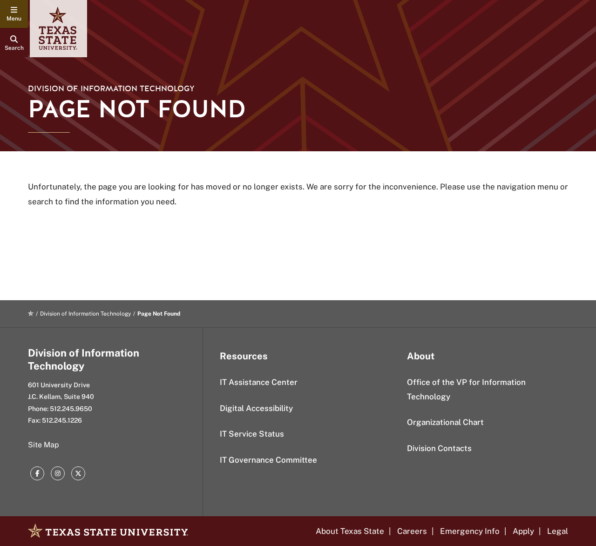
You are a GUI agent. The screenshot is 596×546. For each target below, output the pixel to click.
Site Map (43, 444)
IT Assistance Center (259, 382)
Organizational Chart (445, 422)
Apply (523, 531)
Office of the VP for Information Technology (466, 389)
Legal (557, 531)
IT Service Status (252, 433)
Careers (412, 531)
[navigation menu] (14, 14)
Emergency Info (470, 531)
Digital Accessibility (256, 408)
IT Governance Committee (268, 460)
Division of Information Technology (111, 88)
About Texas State (350, 531)
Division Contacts (439, 448)
